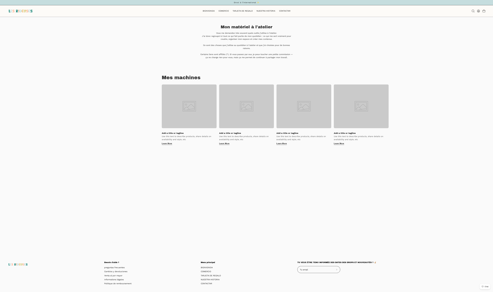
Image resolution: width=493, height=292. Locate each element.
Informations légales (114, 279)
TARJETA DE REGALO (211, 275)
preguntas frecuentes (114, 267)
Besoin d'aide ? (111, 262)
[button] (473, 11)
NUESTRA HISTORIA (210, 279)
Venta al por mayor (113, 275)
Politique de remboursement (117, 284)
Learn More (167, 143)
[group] (246, 2)
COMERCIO (206, 271)
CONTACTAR (206, 284)
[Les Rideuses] (20, 11)
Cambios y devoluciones (115, 271)
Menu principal (208, 262)
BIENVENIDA (207, 267)
